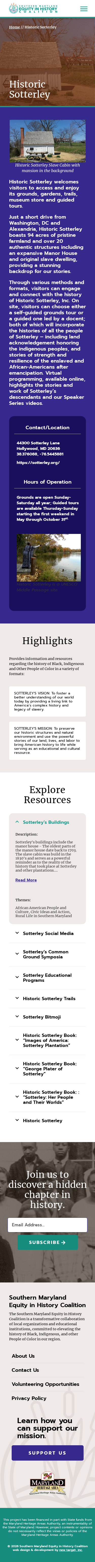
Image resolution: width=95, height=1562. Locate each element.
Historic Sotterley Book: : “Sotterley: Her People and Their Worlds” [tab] (51, 1097)
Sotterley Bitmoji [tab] (42, 1017)
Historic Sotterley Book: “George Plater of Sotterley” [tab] (50, 1068)
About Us (23, 1356)
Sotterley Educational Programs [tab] (47, 978)
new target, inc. (71, 1550)
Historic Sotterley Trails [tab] (49, 998)
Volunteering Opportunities (45, 1384)
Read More (26, 880)
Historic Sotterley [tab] (42, 1120)
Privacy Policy (29, 1398)
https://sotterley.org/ (38, 463)
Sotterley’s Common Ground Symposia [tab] (45, 954)
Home (14, 27)
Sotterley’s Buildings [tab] (46, 822)
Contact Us (25, 1370)
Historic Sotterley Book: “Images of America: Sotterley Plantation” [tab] (50, 1040)
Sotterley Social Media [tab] (48, 933)
